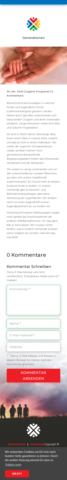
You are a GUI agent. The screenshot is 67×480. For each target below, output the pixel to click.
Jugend (30, 91)
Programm (42, 91)
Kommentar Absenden (33, 376)
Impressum (37, 444)
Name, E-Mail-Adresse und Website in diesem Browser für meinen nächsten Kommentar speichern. (31, 360)
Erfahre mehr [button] (13, 464)
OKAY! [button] (17, 473)
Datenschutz (16, 444)
